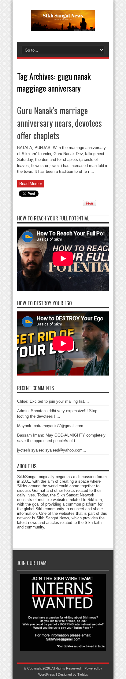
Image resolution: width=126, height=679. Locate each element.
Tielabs (82, 674)
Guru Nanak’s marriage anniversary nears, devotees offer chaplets (59, 123)
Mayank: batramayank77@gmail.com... (52, 425)
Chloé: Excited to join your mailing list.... (53, 401)
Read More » (30, 183)
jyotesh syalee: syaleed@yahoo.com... (51, 450)
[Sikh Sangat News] (63, 26)
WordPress (46, 674)
